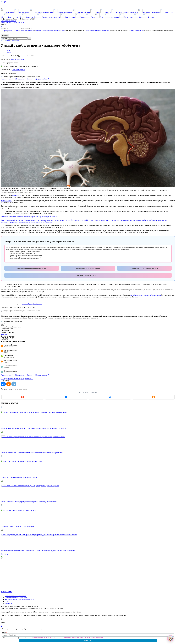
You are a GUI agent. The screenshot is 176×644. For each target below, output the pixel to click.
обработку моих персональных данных (97, 30)
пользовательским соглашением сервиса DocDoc (50, 30)
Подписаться (88, 640)
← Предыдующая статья (9, 379)
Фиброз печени (6, 201)
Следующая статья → (25, 379)
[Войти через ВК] (66, 397)
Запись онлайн (6, 22)
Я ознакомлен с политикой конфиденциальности (19, 30)
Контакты (6, 591)
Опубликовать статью (8, 21)
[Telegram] (13, 384)
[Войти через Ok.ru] (153, 397)
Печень (30, 79)
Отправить (5, 35)
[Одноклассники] (8, 384)
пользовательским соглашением (93, 637)
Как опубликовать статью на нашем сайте (19, 599)
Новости (8, 52)
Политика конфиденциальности (16, 598)
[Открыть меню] (1, 8)
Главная (7, 50)
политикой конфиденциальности (73, 637)
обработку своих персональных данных (42, 637)
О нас (7, 601)
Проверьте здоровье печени (88, 268)
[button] (170, 638)
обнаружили (16, 195)
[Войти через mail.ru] (110, 397)
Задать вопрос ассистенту (88, 275)
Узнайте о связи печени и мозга (144, 268)
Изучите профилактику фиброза (31, 268)
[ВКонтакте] (3, 384)
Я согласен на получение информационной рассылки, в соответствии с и (53, 637)
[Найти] (29, 38)
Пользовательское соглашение (15, 596)
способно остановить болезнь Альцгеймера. (145, 295)
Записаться (4, 334)
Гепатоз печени (7, 79)
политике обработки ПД (136, 30)
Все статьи (4, 554)
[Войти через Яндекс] (22, 397)
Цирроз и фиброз (42, 79)
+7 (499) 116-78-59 (18, 22)
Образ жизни (20, 79)
